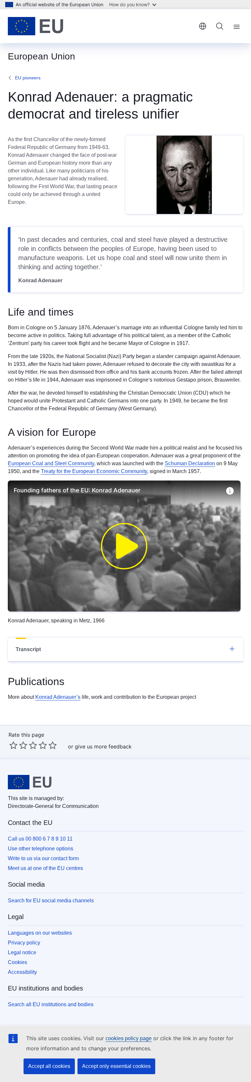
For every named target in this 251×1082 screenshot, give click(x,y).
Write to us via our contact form (43, 858)
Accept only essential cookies (116, 1066)
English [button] (202, 26)
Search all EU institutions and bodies (50, 1004)
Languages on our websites (40, 933)
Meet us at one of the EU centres (45, 868)
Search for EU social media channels (51, 900)
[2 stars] (18, 745)
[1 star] (13, 745)
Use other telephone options (40, 848)
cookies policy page (129, 1038)
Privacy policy (24, 942)
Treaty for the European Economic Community (94, 471)
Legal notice (22, 952)
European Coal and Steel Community (51, 463)
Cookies (17, 962)
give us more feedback (103, 746)
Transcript (28, 649)
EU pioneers (28, 77)
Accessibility (22, 972)
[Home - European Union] (35, 26)
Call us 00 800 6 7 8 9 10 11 (40, 839)
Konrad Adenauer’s (57, 697)
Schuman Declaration (190, 463)
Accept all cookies (49, 1066)
